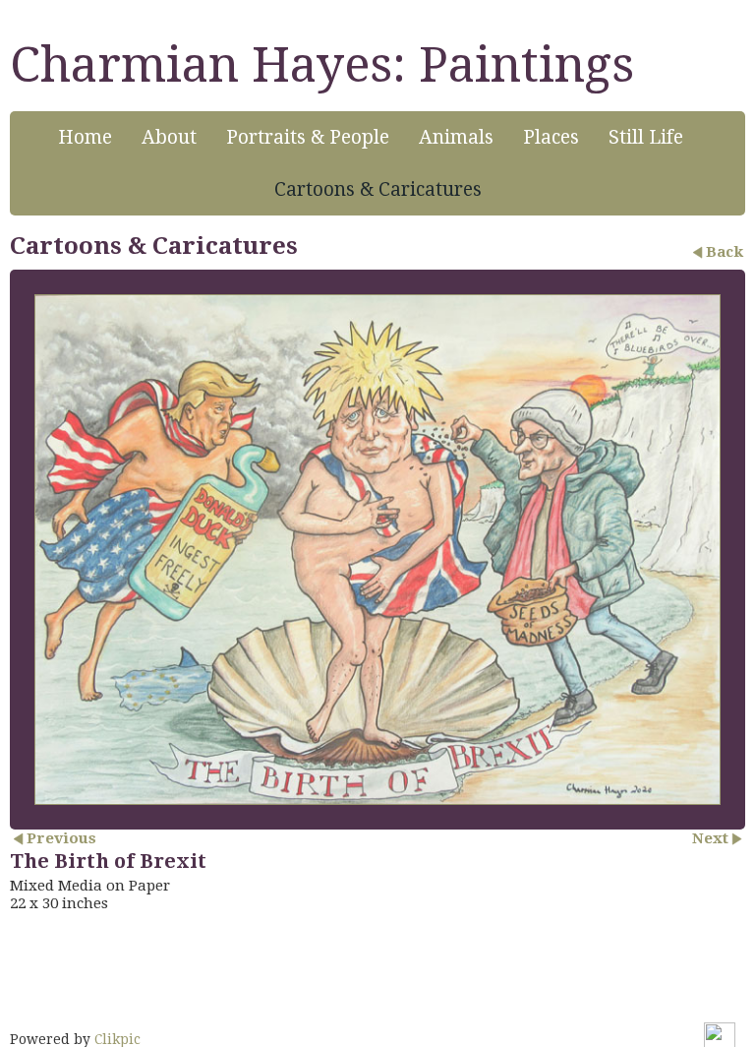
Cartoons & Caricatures (378, 189)
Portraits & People (307, 137)
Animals (456, 137)
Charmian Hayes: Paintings (322, 64)
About (169, 137)
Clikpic (117, 1039)
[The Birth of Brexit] (377, 549)
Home (85, 137)
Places (551, 137)
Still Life (646, 137)
